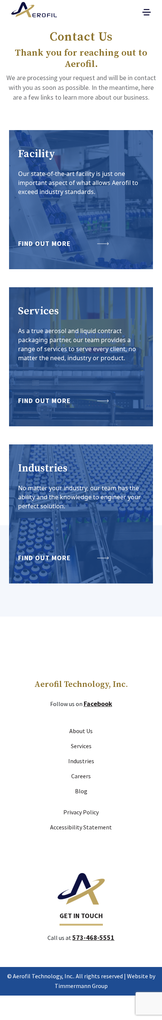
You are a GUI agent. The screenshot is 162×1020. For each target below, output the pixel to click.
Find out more (44, 243)
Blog (81, 791)
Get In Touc (79, 915)
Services (81, 746)
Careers (81, 776)
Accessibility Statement (81, 827)
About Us (81, 731)
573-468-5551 (93, 937)
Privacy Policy (81, 812)
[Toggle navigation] (146, 12)
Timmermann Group (81, 986)
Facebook (98, 703)
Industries (81, 761)
